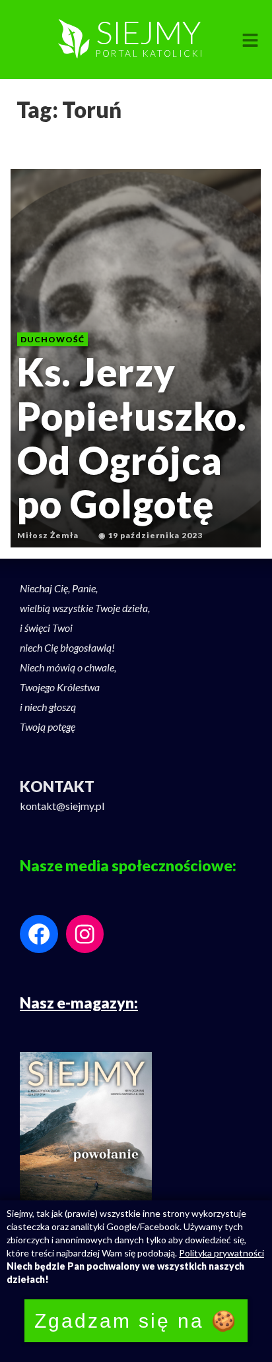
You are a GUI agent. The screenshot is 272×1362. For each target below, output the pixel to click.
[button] (250, 41)
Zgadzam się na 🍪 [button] (136, 1321)
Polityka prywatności (221, 1252)
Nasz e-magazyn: (79, 1002)
